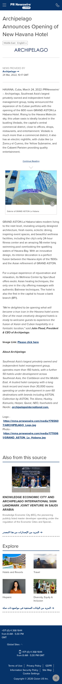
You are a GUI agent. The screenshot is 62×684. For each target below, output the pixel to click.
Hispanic (7, 597)
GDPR (48, 666)
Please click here (28, 342)
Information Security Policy (24, 670)
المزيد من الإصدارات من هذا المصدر (21, 532)
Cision (37, 679)
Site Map (47, 670)
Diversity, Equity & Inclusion (43, 599)
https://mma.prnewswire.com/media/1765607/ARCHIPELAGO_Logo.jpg (31, 423)
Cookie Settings (31, 673)
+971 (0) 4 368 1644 (12, 630)
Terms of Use (15, 666)
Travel (37, 572)
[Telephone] (57, 5)
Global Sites (13, 644)
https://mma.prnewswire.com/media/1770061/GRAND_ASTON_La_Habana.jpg (30, 435)
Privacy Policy (34, 666)
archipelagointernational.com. (30, 407)
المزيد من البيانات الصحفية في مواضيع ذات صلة (27, 608)
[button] (31, 50)
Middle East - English (14, 43)
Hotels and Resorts (13, 572)
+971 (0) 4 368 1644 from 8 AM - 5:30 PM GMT (30, 653)
